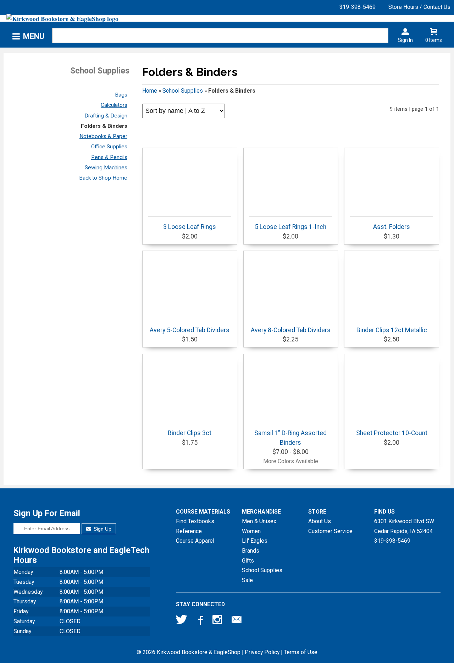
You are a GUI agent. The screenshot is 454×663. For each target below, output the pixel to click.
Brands (250, 550)
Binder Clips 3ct (189, 433)
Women (251, 531)
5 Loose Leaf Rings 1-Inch (290, 226)
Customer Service (330, 531)
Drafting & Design (105, 116)
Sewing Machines (106, 167)
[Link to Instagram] (218, 621)
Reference (189, 531)
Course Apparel (195, 540)
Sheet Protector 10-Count (391, 433)
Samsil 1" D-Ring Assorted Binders (290, 437)
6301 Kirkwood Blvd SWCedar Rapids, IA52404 (404, 526)
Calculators (114, 105)
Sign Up (101, 529)
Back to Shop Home (103, 178)
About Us (319, 521)
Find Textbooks (195, 521)
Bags (121, 95)
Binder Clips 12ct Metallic (391, 330)
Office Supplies (109, 146)
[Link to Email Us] (236, 621)
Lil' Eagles (254, 540)
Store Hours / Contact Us (419, 7)
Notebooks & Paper (103, 136)
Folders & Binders (104, 126)
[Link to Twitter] (181, 621)
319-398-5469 (357, 7)
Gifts (248, 560)
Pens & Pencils (109, 157)
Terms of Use (300, 652)
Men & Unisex (259, 521)
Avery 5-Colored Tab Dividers (189, 330)
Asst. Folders (391, 226)
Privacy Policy (262, 652)
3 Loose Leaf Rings (189, 226)
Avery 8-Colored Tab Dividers (291, 330)
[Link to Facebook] (199, 621)
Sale (247, 580)
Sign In (405, 40)
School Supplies (182, 90)
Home (149, 90)
